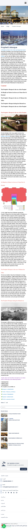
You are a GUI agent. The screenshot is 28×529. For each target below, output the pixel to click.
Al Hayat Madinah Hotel (14, 413)
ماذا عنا (2, 500)
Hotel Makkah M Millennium (15, 438)
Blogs (8, 26)
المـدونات (3, 503)
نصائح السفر (3, 506)
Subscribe (23, 469)
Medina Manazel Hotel (14, 420)
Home (2, 26)
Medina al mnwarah (5, 136)
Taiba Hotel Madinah (13, 433)
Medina (2, 56)
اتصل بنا (2, 514)
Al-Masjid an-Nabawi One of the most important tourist (13, 50)
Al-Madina (6, 33)
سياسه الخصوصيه (4, 517)
